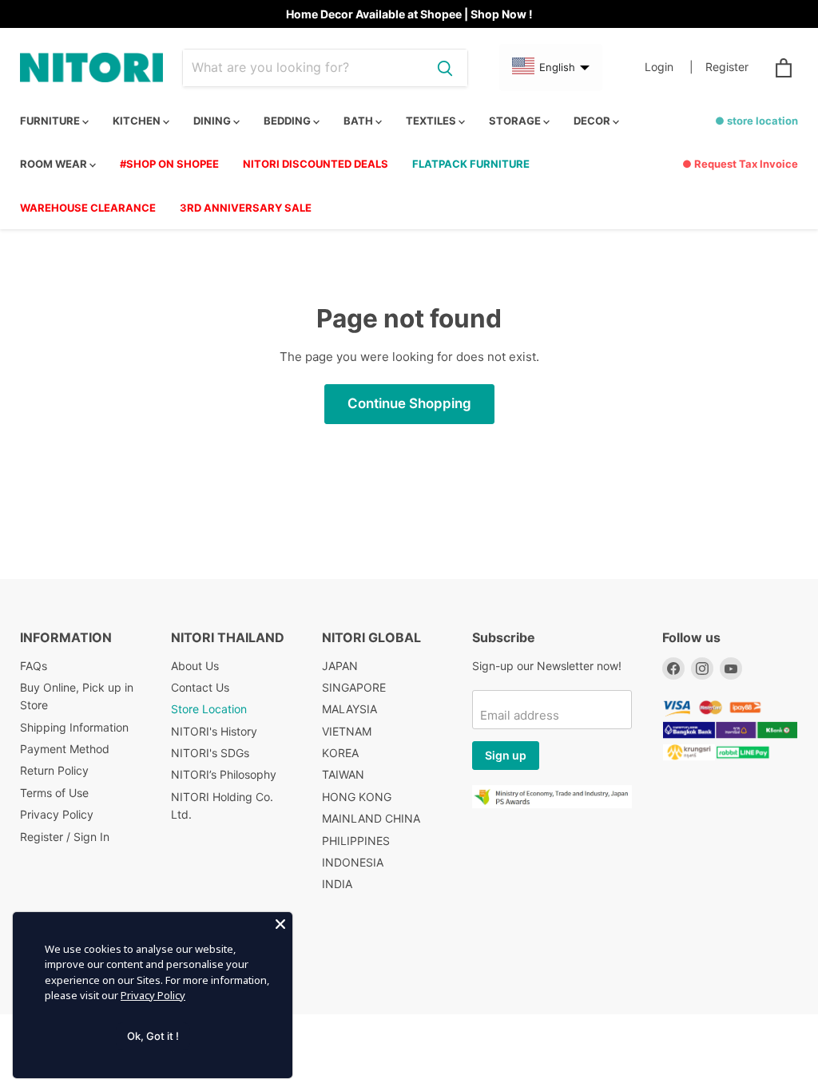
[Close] (280, 924)
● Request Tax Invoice (740, 163)
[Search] (445, 67)
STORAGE (516, 120)
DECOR (593, 120)
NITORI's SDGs (210, 753)
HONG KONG (356, 796)
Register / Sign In (64, 836)
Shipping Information (74, 727)
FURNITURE (51, 120)
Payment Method (64, 749)
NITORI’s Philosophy (223, 774)
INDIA (337, 884)
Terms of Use (54, 792)
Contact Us (200, 687)
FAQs (33, 665)
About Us (195, 665)
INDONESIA (352, 862)
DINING (213, 120)
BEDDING (288, 120)
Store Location (209, 709)
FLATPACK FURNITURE (471, 163)
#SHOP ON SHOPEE (169, 163)
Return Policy (54, 770)
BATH (359, 120)
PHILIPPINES (356, 840)
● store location (756, 120)
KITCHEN (138, 120)
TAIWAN (343, 774)
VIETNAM (346, 731)
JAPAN (340, 665)
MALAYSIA (349, 709)
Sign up (505, 755)
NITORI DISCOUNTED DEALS (315, 163)
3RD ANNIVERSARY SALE (246, 207)
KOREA (340, 753)
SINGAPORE (354, 687)
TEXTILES (432, 120)
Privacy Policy (56, 814)
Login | (669, 67)
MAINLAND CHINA (371, 818)
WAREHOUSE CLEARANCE (88, 207)
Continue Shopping (409, 403)
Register (727, 67)
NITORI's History (214, 731)
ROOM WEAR (54, 163)
